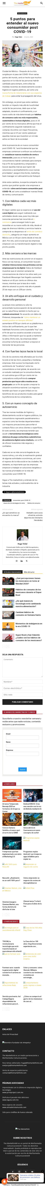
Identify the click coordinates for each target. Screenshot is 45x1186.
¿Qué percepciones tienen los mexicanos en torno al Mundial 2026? (28, 581)
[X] (28, 561)
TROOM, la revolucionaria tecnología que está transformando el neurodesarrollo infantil (11, 946)
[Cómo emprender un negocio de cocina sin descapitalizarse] (33, 869)
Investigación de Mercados (8, 583)
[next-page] (7, 646)
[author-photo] (22, 540)
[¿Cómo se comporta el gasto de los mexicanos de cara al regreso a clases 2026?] (33, 987)
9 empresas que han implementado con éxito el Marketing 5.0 (11, 854)
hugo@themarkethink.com (32, 1063)
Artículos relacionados (12, 572)
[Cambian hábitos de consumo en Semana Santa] (8, 615)
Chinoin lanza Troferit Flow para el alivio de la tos (32, 903)
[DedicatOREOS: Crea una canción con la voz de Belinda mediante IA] (33, 795)
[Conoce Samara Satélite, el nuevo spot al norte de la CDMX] (12, 819)
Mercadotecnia (22, 13)
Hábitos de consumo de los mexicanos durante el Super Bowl (29, 592)
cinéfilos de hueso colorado (21, 1112)
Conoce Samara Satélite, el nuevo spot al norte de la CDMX (11, 830)
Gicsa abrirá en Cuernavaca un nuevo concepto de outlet (31, 830)
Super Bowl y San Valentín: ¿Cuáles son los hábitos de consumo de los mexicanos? (29, 638)
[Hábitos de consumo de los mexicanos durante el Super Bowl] (8, 592)
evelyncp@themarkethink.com (14, 1065)
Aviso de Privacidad (10, 1034)
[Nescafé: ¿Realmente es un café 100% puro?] (12, 869)
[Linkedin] (22, 561)
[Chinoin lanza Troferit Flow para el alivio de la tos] (33, 893)
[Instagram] (17, 561)
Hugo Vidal (18, 37)
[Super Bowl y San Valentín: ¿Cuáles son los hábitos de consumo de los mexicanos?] (8, 638)
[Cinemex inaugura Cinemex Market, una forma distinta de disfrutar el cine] (12, 893)
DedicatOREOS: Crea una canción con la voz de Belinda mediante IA (32, 806)
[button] (4, 3)
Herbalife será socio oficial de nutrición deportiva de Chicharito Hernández (33, 516)
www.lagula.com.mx (10, 1100)
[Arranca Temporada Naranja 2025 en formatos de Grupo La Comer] (12, 795)
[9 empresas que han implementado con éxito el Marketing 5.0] (12, 843)
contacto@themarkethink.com (14, 1073)
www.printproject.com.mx (12, 1092)
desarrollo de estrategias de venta (14, 503)
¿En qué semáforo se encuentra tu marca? (11, 514)
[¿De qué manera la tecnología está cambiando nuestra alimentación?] (8, 604)
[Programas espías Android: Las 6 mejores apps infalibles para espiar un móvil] (33, 843)
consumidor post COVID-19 (21, 500)
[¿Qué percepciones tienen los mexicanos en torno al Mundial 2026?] (8, 581)
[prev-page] (3, 646)
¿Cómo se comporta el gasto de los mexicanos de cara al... (32, 998)
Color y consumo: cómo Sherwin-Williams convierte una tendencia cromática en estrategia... (32, 972)
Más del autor (29, 572)
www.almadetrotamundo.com (14, 1107)
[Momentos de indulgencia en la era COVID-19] (8, 626)
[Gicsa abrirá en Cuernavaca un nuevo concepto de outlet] (33, 819)
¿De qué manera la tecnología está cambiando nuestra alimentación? (28, 604)
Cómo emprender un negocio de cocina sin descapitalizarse (31, 880)
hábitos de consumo (33, 503)
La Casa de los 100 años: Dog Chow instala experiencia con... (32, 943)
